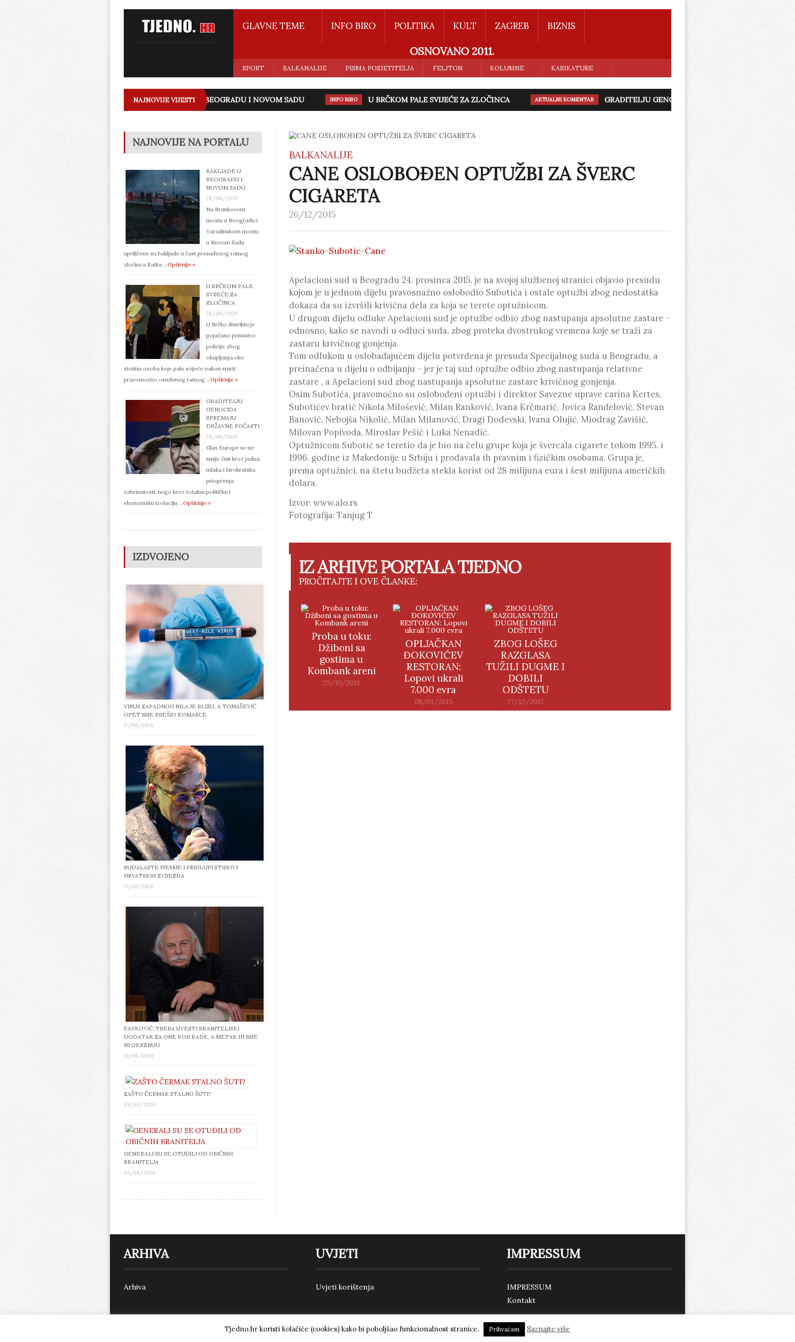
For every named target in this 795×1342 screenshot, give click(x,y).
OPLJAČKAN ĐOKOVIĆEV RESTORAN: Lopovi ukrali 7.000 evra (433, 666)
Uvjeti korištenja (345, 1286)
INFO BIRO (353, 25)
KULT (465, 25)
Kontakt (521, 1300)
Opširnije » (181, 264)
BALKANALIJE (305, 68)
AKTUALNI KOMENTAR (547, 99)
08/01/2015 (434, 702)
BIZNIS (561, 25)
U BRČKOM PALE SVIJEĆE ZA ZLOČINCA (421, 99)
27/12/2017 (525, 702)
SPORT (253, 68)
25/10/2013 (341, 683)
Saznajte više (548, 1328)
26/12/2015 (312, 214)
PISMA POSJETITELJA (380, 68)
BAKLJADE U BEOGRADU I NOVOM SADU (214, 99)
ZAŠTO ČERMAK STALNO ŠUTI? (167, 1093)
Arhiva (135, 1286)
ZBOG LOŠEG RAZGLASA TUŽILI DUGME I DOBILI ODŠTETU (525, 666)
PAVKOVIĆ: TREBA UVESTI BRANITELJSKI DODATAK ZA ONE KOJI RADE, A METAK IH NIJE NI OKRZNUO (191, 1036)
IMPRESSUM (529, 1286)
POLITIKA (414, 25)
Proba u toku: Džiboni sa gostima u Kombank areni (341, 653)
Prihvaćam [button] (504, 1329)
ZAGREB (512, 25)
